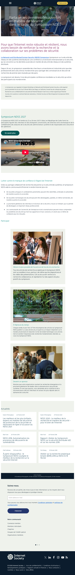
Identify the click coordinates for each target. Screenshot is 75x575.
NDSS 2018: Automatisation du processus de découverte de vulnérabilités (16, 440)
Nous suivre (19, 570)
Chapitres (11, 529)
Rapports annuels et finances (36, 568)
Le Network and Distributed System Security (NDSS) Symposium (25, 57)
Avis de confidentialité (33, 565)
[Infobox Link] (37, 273)
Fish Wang (43, 450)
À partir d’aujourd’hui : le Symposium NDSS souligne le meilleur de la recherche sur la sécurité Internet (16, 457)
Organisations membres (15, 535)
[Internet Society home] (37, 3)
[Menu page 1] (35, 544)
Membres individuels (14, 526)
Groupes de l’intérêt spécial (17, 532)
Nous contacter (54, 568)
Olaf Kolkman (7, 450)
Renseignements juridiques (16, 568)
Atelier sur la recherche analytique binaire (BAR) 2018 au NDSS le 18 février (55, 456)
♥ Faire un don (62, 3)
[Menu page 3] (39, 544)
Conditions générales (45, 502)
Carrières (10, 570)
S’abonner (18, 511)
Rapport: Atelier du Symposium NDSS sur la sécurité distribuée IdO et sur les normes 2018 (55, 440)
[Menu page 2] (37, 544)
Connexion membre (14, 523)
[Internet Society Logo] (16, 557)
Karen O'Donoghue (8, 415)
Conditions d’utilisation (51, 565)
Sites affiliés (30, 570)
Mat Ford (5, 435)
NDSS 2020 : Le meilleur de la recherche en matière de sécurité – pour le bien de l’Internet (55, 420)
